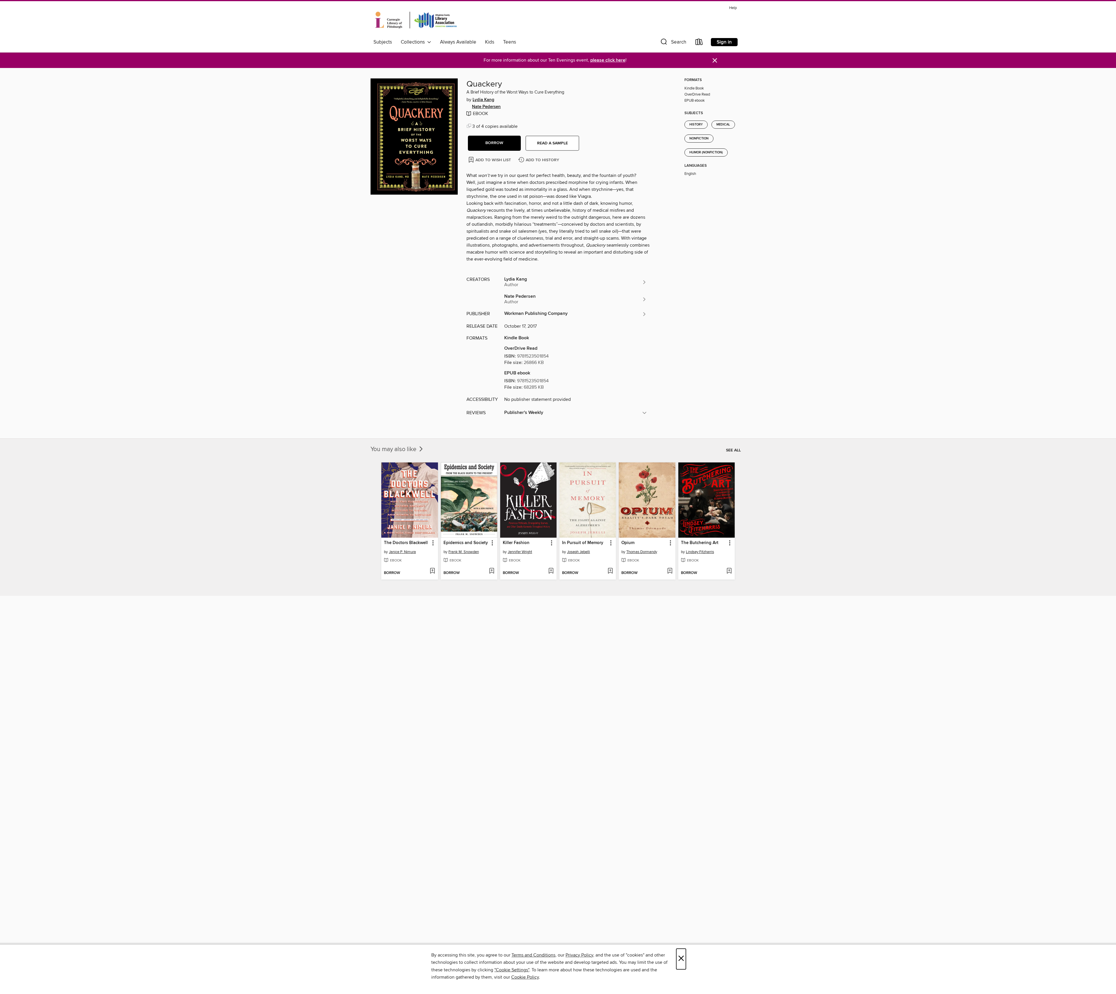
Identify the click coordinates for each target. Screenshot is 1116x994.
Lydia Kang (483, 100)
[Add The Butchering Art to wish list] (729, 571)
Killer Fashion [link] (516, 543)
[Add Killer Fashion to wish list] (551, 571)
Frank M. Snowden (463, 552)
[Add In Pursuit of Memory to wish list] (610, 571)
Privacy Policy (579, 955)
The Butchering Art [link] (699, 543)
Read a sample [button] (552, 143)
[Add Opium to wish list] (669, 571)
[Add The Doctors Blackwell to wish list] (432, 571)
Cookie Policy (525, 977)
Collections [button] (414, 42)
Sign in (724, 42)
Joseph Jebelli (578, 552)
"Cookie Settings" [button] (511, 970)
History (696, 125)
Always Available (458, 42)
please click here (607, 60)
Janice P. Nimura (402, 552)
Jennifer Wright (520, 552)
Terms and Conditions (533, 955)
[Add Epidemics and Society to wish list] (491, 571)
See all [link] (733, 450)
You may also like (394, 449)
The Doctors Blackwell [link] (406, 543)
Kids (489, 42)
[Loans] (699, 43)
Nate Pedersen (486, 107)
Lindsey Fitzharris (700, 552)
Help (733, 8)
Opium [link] (627, 543)
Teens (509, 42)
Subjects (382, 42)
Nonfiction (699, 139)
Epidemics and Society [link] (465, 543)
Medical (723, 125)
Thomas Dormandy (641, 552)
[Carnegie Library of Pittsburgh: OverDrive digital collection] (416, 20)
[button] (673, 43)
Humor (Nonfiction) (706, 152)
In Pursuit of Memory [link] (582, 543)
